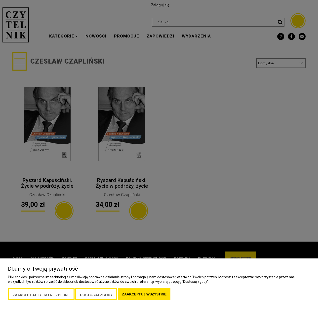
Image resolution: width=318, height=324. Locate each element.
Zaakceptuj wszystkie (144, 294)
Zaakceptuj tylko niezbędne (41, 295)
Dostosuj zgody (96, 295)
